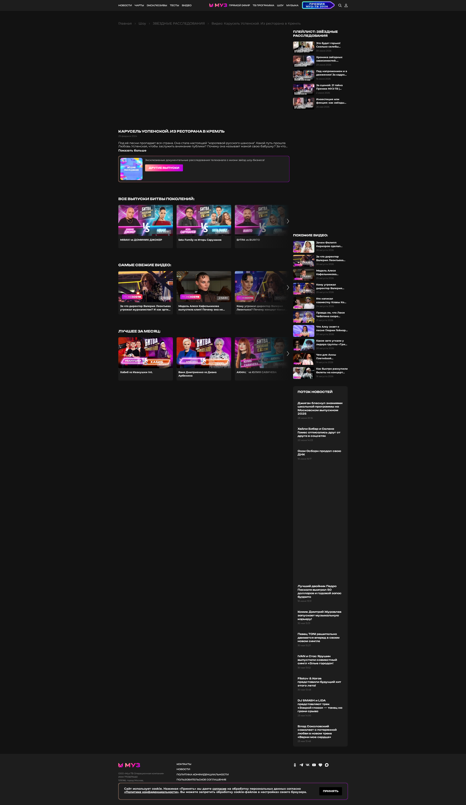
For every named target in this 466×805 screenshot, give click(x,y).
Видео (186, 5)
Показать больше (132, 150)
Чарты (139, 5)
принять (330, 791)
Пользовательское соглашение (201, 779)
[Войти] (346, 5)
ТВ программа (263, 5)
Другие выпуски (164, 167)
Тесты (174, 5)
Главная (125, 23)
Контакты (184, 764)
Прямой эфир (239, 5)
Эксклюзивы (157, 5)
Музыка (292, 5)
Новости (125, 5)
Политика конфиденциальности (203, 774)
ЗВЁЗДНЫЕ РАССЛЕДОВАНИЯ (179, 23)
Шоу (280, 5)
